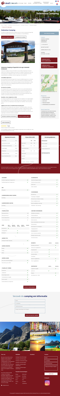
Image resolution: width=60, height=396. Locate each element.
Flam (23, 379)
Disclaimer (48, 393)
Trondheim (24, 381)
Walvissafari (24, 374)
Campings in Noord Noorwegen (21, 357)
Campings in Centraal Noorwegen (21, 360)
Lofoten (17, 377)
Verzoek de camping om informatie (9, 116)
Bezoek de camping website (7, 37)
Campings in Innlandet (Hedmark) (14, 25)
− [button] (42, 78)
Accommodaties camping (20, 37)
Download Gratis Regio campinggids (46, 60)
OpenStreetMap (49, 91)
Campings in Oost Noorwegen (21, 362)
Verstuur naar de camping (32, 315)
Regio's (5, 25)
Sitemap (34, 393)
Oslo (16, 383)
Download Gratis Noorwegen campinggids (48, 66)
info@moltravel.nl (6, 385)
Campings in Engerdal (24, 25)
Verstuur (51, 373)
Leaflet (43, 91)
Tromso (17, 381)
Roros (17, 379)
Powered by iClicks (28, 393)
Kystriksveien (18, 376)
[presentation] (3, 50)
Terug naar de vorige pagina (7, 27)
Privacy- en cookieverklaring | (41, 393)
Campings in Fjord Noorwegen (21, 358)
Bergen (17, 374)
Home (2, 25)
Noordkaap (24, 376)
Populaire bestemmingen (21, 371)
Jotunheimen (24, 383)
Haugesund (24, 377)
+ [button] (42, 76)
